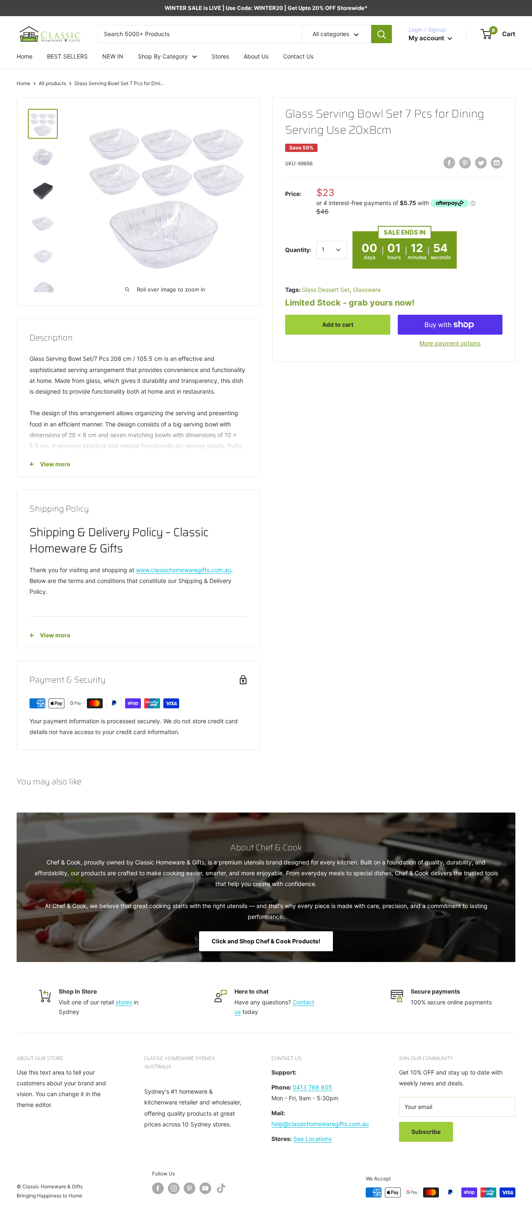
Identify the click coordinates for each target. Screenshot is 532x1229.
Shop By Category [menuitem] (163, 56)
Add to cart (337, 324)
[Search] (381, 34)
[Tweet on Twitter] (481, 163)
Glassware (367, 289)
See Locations (312, 1138)
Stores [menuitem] (220, 56)
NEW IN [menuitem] (112, 56)
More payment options (449, 343)
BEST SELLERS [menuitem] (67, 56)
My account (427, 38)
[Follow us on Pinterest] (189, 1188)
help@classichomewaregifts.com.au (320, 1123)
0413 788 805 (312, 1087)
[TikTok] (221, 1189)
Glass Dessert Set (326, 289)
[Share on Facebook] (449, 163)
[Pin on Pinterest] (465, 163)
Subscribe (426, 1131)
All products (52, 83)
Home (23, 83)
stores (124, 1002)
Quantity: (298, 249)
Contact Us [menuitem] (298, 56)
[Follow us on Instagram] (174, 1188)
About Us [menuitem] (256, 56)
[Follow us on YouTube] (205, 1188)
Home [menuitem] (24, 56)
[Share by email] (496, 163)
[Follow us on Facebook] (158, 1188)
